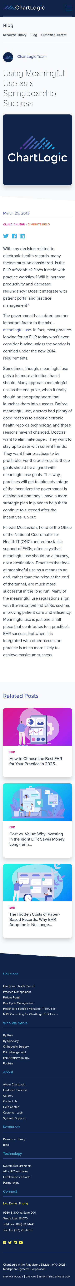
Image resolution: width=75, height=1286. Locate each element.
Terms (43, 1276)
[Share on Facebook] (14, 235)
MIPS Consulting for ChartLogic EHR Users (30, 1014)
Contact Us (10, 1101)
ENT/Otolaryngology (16, 1058)
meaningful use (17, 329)
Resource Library (14, 35)
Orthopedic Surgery (16, 1046)
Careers (8, 1096)
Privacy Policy (13, 1276)
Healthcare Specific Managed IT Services (29, 1009)
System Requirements (17, 1166)
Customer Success (53, 35)
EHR (22, 224)
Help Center (11, 1107)
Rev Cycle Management (18, 1003)
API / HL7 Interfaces (15, 1171)
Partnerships (11, 1182)
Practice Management (17, 992)
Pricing (23, 1203)
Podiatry (8, 1063)
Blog (33, 35)
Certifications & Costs (17, 1177)
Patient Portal (11, 997)
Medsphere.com (59, 1276)
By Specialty (11, 1041)
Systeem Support (14, 1118)
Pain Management (14, 1052)
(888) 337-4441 (25, 1224)
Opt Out (31, 1276)
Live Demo (10, 1203)
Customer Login (13, 1112)
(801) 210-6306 (23, 1230)
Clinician (10, 224)
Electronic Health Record (19, 986)
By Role (8, 1035)
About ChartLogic (14, 1084)
